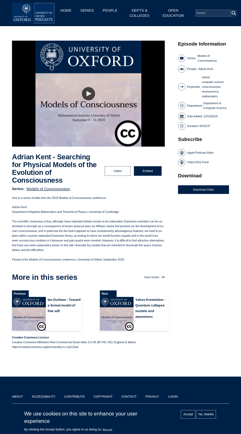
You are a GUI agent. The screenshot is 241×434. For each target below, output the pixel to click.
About (17, 396)
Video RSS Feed (198, 162)
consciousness (211, 86)
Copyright (103, 396)
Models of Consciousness (48, 189)
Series (87, 10)
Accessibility (43, 396)
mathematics (210, 96)
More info (107, 429)
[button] (88, 93)
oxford (206, 77)
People (110, 10)
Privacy (152, 396)
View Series (151, 277)
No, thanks (206, 414)
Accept (188, 414)
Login (173, 396)
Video (118, 171)
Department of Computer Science (215, 106)
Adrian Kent (205, 68)
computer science (213, 82)
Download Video (203, 189)
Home (65, 10)
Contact (129, 396)
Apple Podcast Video (200, 152)
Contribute (74, 396)
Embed (148, 171)
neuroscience (210, 91)
